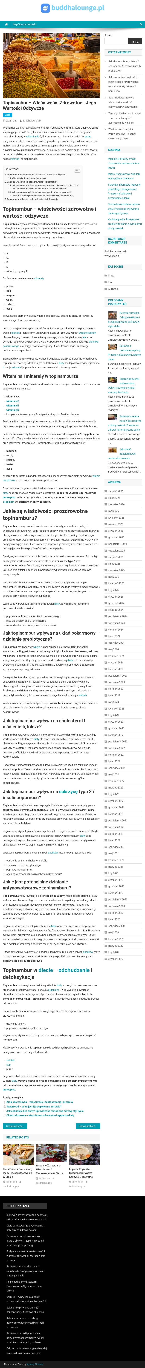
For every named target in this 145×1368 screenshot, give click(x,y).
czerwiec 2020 (116, 926)
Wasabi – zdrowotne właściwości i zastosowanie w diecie (49, 1169)
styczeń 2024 (115, 662)
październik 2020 (117, 899)
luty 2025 (113, 590)
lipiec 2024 (114, 636)
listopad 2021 (115, 814)
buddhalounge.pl (31, 120)
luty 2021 (113, 873)
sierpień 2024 (115, 629)
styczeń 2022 (115, 800)
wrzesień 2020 (116, 906)
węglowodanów (87, 332)
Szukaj (108, 35)
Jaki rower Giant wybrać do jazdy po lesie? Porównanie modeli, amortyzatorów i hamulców (123, 84)
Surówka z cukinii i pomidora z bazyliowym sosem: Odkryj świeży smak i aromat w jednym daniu (25, 1338)
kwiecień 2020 (116, 939)
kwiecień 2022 (116, 781)
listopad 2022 (115, 735)
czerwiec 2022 (116, 768)
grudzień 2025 (116, 537)
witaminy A (32, 136)
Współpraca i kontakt (24, 24)
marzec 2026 (115, 524)
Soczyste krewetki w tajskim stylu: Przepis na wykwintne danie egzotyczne (124, 208)
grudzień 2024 (116, 603)
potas (88, 136)
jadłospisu (9, 497)
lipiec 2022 (114, 761)
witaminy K (12, 410)
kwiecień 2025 (116, 583)
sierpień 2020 (115, 912)
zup (8, 1064)
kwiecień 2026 (116, 517)
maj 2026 (113, 511)
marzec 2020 (115, 945)
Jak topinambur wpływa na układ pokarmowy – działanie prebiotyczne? (45, 185)
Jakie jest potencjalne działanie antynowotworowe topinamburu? (42, 195)
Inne (110, 282)
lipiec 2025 (114, 563)
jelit (85, 337)
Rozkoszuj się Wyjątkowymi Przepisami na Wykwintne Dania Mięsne (24, 1286)
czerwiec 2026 (116, 504)
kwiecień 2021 (116, 860)
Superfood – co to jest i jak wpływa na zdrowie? (34, 1106)
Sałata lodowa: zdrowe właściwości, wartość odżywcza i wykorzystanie (123, 102)
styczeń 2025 (115, 596)
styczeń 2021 (115, 879)
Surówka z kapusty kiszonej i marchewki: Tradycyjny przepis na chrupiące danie (25, 1271)
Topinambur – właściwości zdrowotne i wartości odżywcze (36, 174)
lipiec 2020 (114, 919)
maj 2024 (113, 649)
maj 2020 (113, 932)
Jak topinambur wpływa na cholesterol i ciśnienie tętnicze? (39, 188)
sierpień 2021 (115, 833)
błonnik (15, 332)
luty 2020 (113, 952)
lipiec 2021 (114, 840)
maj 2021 (113, 853)
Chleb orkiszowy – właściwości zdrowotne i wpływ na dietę (40, 1115)
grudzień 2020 (116, 886)
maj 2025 (113, 576)
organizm (8, 501)
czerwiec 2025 (116, 570)
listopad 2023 (115, 669)
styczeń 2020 (115, 958)
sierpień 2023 (115, 688)
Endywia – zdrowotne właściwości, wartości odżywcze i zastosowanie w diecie (26, 1256)
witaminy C (12, 401)
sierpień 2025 (115, 557)
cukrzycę (68, 791)
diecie (46, 970)
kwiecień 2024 (116, 656)
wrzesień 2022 (116, 748)
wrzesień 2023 (116, 682)
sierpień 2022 (115, 754)
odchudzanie (74, 970)
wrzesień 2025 (116, 550)
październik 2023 (117, 675)
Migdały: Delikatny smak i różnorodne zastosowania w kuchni (124, 163)
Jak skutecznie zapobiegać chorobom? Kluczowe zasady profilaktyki (124, 66)
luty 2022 (113, 794)
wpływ (36, 647)
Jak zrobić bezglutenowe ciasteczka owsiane (122, 454)
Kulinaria (113, 288)
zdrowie (14, 158)
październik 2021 (117, 820)
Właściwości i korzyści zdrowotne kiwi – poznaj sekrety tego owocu (122, 134)
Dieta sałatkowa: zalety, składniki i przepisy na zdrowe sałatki (89, 1126)
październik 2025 (117, 543)
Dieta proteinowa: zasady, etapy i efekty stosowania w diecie (18, 1173)
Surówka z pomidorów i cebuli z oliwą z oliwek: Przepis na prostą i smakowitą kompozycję (25, 1241)
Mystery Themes (35, 1364)
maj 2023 (113, 702)
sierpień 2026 (115, 491)
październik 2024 (117, 616)
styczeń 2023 (115, 721)
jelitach (83, 695)
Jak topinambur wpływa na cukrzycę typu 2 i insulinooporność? (41, 192)
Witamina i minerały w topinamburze (29, 178)
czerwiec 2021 (116, 847)
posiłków (53, 852)
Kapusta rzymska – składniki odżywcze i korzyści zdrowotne (81, 1173)
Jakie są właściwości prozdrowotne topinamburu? (32, 181)
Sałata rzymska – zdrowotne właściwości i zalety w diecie (17, 1126)
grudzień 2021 (116, 807)
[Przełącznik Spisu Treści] (75, 170)
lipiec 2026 (114, 497)
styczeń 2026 (115, 530)
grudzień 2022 (116, 728)
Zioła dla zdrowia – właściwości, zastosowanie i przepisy (39, 1102)
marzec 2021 (115, 866)
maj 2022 (113, 774)
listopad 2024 (115, 609)
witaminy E (12, 405)
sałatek (10, 1060)
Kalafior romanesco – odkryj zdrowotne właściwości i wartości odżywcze (25, 1323)
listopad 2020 (115, 893)
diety (61, 363)
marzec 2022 (115, 787)
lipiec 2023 (114, 695)
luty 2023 (113, 715)
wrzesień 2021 (116, 827)
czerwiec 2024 (116, 642)
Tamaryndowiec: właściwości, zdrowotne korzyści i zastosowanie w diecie (124, 118)
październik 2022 (117, 741)
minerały (39, 278)
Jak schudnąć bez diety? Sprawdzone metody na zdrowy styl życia (45, 1111)
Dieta (7, 115)
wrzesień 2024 (116, 623)
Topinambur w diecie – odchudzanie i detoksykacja (32, 199)
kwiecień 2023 (116, 708)
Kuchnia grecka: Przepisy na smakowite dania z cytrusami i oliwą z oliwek (125, 224)
